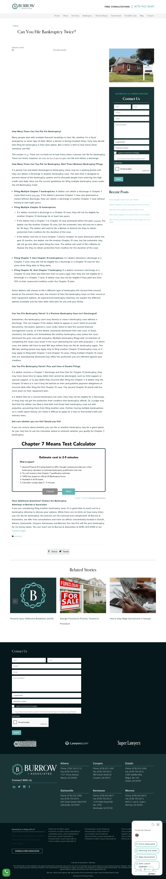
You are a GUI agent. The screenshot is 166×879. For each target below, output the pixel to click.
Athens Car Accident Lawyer (58, 829)
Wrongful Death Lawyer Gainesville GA (62, 839)
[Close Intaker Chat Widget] (158, 824)
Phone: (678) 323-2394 (135, 768)
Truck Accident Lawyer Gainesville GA (62, 841)
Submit (118, 179)
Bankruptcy (18, 536)
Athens (65, 763)
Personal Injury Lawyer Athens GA (97, 829)
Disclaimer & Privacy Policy (83, 876)
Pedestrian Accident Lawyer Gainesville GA (100, 839)
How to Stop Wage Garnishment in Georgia (130, 618)
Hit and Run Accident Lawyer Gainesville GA (64, 831)
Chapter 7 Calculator (81, 498)
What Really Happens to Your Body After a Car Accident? (129, 215)
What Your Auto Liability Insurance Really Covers (126, 210)
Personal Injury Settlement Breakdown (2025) (31, 618)
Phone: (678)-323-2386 (71, 795)
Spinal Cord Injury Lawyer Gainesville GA (99, 836)
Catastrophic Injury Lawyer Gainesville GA (63, 834)
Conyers (98, 763)
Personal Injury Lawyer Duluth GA (97, 831)
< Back (15, 25)
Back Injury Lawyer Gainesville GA (60, 836)
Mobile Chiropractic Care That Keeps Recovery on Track (129, 205)
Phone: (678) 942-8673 (135, 795)
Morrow (129, 791)
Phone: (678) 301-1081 (103, 768)
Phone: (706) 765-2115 (71, 768)
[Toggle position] (153, 824)
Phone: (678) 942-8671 (103, 795)
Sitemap (92, 862)
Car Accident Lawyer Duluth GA (96, 834)
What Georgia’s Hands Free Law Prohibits (124, 200)
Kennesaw (99, 791)
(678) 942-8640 (144, 6)
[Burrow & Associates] (23, 11)
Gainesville (67, 791)
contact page (18, 530)
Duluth (129, 763)
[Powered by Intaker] (152, 874)
